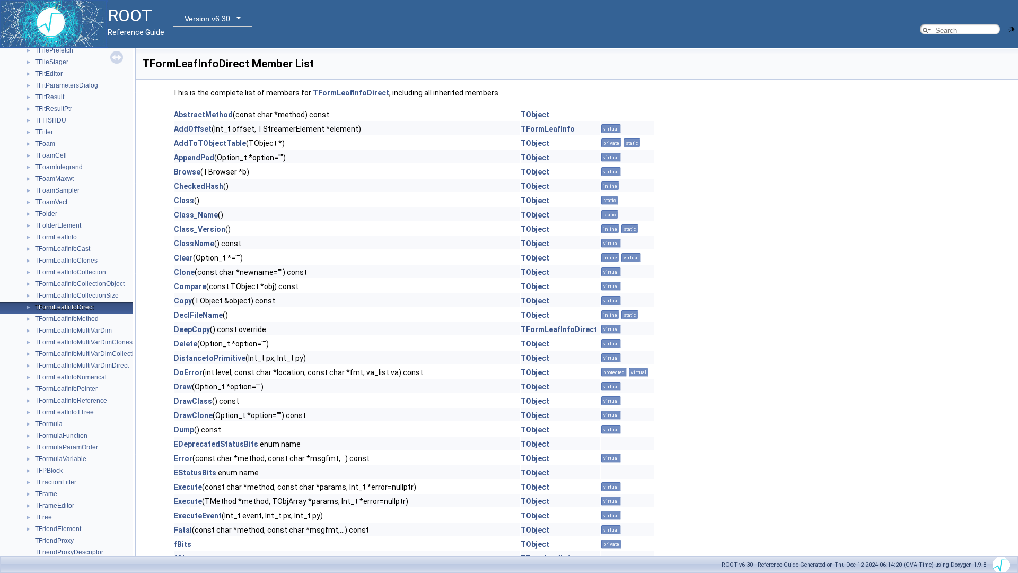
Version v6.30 (207, 18)
